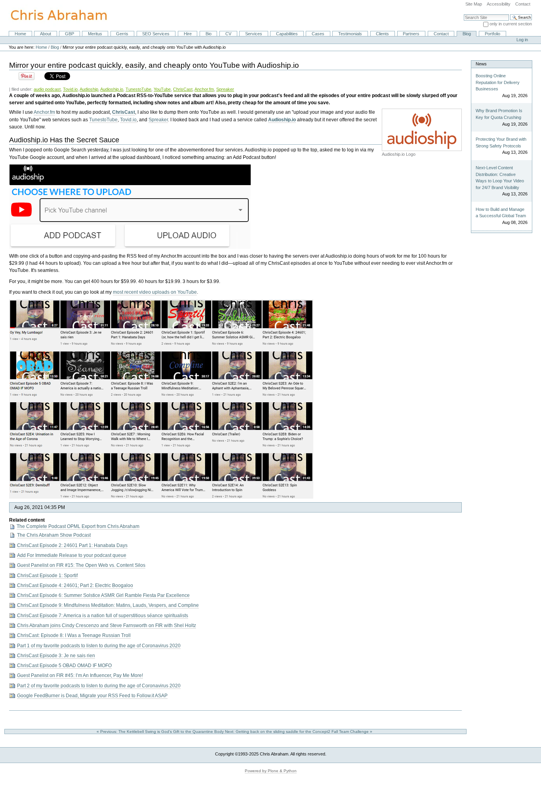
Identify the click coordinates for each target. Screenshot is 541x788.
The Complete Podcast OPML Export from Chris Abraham (78, 526)
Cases (318, 33)
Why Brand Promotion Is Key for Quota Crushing (499, 114)
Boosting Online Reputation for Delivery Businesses (498, 82)
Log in (522, 39)
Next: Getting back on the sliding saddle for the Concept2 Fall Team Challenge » (299, 731)
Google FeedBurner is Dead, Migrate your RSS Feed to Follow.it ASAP (92, 695)
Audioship (89, 89)
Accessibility (499, 4)
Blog (467, 33)
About (45, 33)
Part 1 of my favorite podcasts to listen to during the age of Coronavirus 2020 (99, 645)
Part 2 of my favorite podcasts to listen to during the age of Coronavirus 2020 (99, 686)
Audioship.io (111, 89)
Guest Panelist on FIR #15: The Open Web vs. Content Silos (81, 565)
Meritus (95, 33)
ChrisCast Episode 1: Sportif (47, 575)
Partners (411, 33)
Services (253, 33)
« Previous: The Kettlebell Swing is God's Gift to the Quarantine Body (161, 731)
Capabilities (287, 33)
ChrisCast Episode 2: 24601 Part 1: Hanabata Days (72, 545)
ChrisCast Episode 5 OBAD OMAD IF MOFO (64, 665)
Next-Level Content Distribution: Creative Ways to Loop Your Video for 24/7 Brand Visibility (500, 177)
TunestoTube (138, 89)
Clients (382, 33)
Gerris (122, 33)
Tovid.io (70, 89)
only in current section (511, 23)
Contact (522, 4)
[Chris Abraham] (54, 15)
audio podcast (47, 89)
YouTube (162, 89)
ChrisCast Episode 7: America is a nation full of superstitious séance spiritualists (102, 615)
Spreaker (225, 89)
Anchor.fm (204, 89)
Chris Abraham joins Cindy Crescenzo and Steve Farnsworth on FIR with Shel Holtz (106, 625)
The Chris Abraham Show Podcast (54, 535)
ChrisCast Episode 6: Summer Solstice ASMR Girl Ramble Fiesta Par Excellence (103, 595)
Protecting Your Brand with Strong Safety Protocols (501, 142)
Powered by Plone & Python (271, 771)
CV (228, 33)
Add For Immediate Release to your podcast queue (71, 555)
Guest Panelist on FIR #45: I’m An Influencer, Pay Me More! (80, 675)
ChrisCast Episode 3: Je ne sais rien (56, 655)
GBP (69, 33)
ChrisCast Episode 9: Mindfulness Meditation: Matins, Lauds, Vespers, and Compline (108, 605)
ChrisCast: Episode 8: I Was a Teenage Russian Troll (74, 635)
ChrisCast (182, 89)
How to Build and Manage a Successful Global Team (501, 212)
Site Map (473, 4)
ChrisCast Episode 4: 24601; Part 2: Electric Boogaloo (75, 585)
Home (20, 33)
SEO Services (156, 33)
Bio (208, 33)
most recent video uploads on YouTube (155, 292)
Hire (188, 33)
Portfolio (492, 33)
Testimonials (350, 33)
